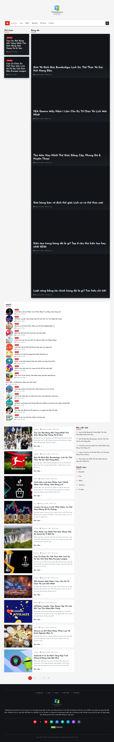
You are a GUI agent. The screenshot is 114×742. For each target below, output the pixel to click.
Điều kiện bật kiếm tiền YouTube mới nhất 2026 (30, 333)
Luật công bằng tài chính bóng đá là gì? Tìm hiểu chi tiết (69, 291)
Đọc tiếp (37, 446)
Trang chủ (14, 23)
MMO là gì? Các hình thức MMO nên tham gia (30, 417)
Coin (21, 23)
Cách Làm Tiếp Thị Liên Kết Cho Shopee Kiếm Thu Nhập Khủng (35, 340)
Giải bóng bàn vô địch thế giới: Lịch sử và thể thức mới (68, 202)
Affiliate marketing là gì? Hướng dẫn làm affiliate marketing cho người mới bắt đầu (42, 403)
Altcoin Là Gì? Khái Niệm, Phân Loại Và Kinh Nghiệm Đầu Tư (35, 326)
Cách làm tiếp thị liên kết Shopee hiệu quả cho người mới (33, 347)
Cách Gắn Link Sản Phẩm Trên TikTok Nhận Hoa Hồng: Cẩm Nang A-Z (38, 312)
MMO (27, 23)
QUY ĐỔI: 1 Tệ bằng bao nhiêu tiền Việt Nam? (21, 382)
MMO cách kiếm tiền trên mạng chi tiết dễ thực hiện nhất (33, 368)
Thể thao (43, 23)
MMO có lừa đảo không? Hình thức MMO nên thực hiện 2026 (35, 361)
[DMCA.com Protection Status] (57, 727)
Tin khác (51, 23)
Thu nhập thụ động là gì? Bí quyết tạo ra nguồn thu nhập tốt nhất (36, 410)
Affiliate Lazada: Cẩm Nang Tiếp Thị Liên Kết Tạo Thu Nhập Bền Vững (38, 319)
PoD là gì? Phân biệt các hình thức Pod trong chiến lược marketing (36, 396)
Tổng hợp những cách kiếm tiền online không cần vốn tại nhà (34, 389)
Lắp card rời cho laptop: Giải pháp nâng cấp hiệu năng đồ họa (35, 375)
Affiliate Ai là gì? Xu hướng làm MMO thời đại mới (31, 354)
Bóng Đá (34, 23)
